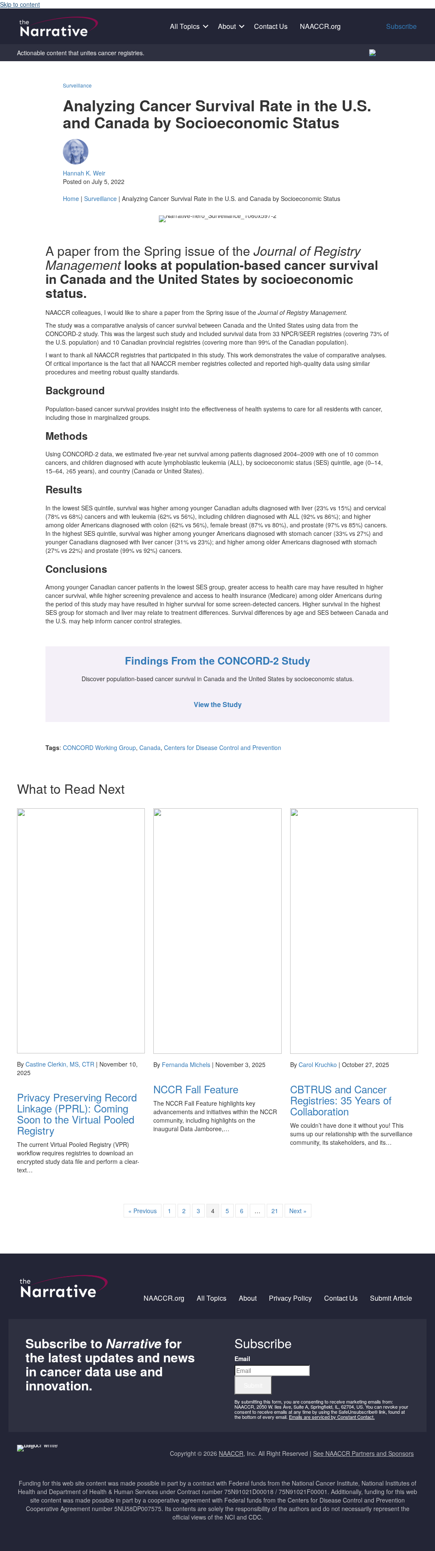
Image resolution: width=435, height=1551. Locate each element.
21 (274, 1210)
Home (71, 198)
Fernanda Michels (186, 1064)
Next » (298, 1210)
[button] (206, 26)
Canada (150, 747)
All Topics (185, 26)
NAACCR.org (320, 26)
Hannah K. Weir (84, 173)
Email (242, 1358)
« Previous (142, 1210)
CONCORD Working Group (99, 747)
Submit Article (391, 1298)
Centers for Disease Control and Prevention (222, 747)
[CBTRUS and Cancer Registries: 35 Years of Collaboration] (354, 930)
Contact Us (271, 26)
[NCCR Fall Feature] (217, 930)
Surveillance (77, 85)
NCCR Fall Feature (195, 1088)
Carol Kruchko (318, 1064)
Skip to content (20, 4)
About (227, 26)
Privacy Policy (290, 1298)
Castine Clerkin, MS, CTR (59, 1064)
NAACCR (231, 1453)
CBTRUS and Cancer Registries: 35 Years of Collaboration (341, 1099)
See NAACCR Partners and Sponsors (363, 1453)
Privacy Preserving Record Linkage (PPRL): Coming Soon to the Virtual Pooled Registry (77, 1114)
